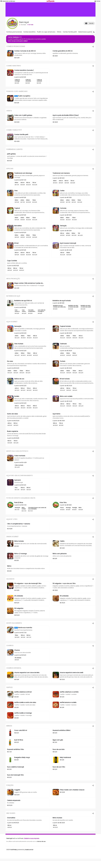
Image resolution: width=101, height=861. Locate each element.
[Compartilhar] (93, 46)
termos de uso (41, 841)
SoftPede (14, 850)
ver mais (30, 24)
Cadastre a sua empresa (31, 838)
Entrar (98, 1)
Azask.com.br (29, 850)
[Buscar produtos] (93, 32)
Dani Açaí (24, 22)
